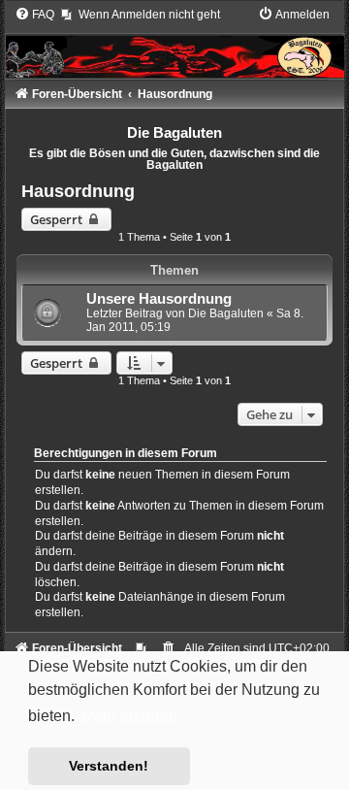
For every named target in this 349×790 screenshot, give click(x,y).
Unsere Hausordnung (159, 299)
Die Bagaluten (226, 313)
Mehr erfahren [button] (129, 716)
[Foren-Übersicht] (175, 42)
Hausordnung (78, 191)
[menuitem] (34, 14)
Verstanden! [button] (108, 766)
